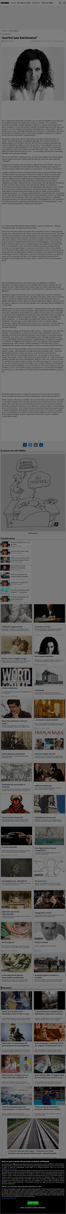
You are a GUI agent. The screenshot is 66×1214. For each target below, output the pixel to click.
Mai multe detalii (12, 1169)
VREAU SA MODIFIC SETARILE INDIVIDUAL (33, 1207)
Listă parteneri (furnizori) (9, 1198)
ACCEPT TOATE (33, 1203)
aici (56, 1177)
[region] (33, 1186)
